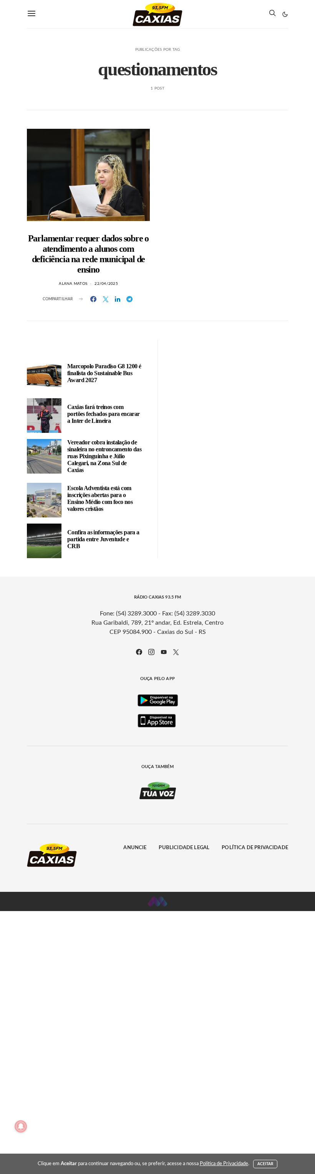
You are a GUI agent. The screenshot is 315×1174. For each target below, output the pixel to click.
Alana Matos (73, 284)
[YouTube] (163, 652)
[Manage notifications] (21, 1126)
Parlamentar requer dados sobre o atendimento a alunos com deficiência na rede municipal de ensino (88, 253)
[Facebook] (139, 652)
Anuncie (134, 847)
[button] (285, 14)
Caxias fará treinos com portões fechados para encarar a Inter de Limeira (103, 414)
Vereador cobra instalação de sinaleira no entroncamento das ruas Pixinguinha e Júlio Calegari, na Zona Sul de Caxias (104, 456)
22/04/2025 (106, 284)
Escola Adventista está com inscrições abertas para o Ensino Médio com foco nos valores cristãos (100, 498)
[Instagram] (151, 652)
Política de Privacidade (255, 847)
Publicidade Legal (184, 847)
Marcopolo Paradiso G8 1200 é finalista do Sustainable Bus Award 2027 (104, 373)
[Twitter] (176, 652)
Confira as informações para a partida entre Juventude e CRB (103, 539)
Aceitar (265, 1164)
